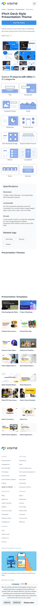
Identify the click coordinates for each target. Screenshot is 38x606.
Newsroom (22, 499)
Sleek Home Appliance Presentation (10, 435)
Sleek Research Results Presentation (27, 385)
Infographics (6, 464)
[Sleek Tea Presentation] (28, 412)
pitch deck (9, 239)
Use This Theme (19, 23)
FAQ (3, 530)
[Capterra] (16, 584)
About (21, 495)
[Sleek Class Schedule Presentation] (28, 393)
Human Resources (25, 468)
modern (8, 244)
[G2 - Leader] (24, 584)
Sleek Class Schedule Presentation (27, 400)
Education (22, 479)
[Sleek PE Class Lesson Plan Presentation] (10, 393)
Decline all (17, 602)
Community (23, 518)
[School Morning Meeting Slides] (28, 324)
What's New (23, 510)
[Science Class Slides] (10, 343)
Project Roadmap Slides (26, 312)
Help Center (6, 534)
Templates (5, 514)
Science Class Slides (9, 350)
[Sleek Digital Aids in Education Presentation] (10, 358)
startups (21, 239)
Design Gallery (6, 518)
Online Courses (7, 510)
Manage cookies (29, 602)
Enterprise (22, 483)
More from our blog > (8, 580)
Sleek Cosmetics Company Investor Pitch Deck (8, 419)
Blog (3, 495)
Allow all (7, 602)
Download (22, 507)
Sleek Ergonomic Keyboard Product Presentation (26, 435)
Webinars (5, 499)
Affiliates (22, 522)
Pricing (4, 542)
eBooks (4, 507)
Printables (5, 472)
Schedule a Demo (25, 487)
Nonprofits (22, 475)
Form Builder (6, 468)
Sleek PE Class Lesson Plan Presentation (9, 400)
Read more (5, 35)
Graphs (4, 483)
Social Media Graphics (9, 479)
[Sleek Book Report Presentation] (28, 358)
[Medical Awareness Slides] (10, 324)
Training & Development (27, 472)
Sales (20, 464)
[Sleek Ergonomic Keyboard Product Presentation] (28, 427)
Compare (22, 514)
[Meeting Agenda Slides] (10, 305)
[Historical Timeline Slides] (28, 343)
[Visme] (9, 3)
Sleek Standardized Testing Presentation (9, 385)
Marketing (22, 460)
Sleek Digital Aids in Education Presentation (9, 366)
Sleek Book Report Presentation (26, 366)
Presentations (6, 460)
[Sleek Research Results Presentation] (28, 377)
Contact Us (5, 538)
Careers (21, 503)
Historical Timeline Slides (26, 350)
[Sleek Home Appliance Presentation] (10, 427)
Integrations (6, 522)
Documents (5, 475)
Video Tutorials (6, 503)
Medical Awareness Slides (9, 331)
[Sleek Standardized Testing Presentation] (10, 377)
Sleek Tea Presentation (24, 419)
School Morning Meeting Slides (25, 331)
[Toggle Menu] (34, 4)
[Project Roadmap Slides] (28, 305)
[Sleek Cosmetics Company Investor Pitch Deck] (10, 412)
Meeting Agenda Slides (10, 312)
